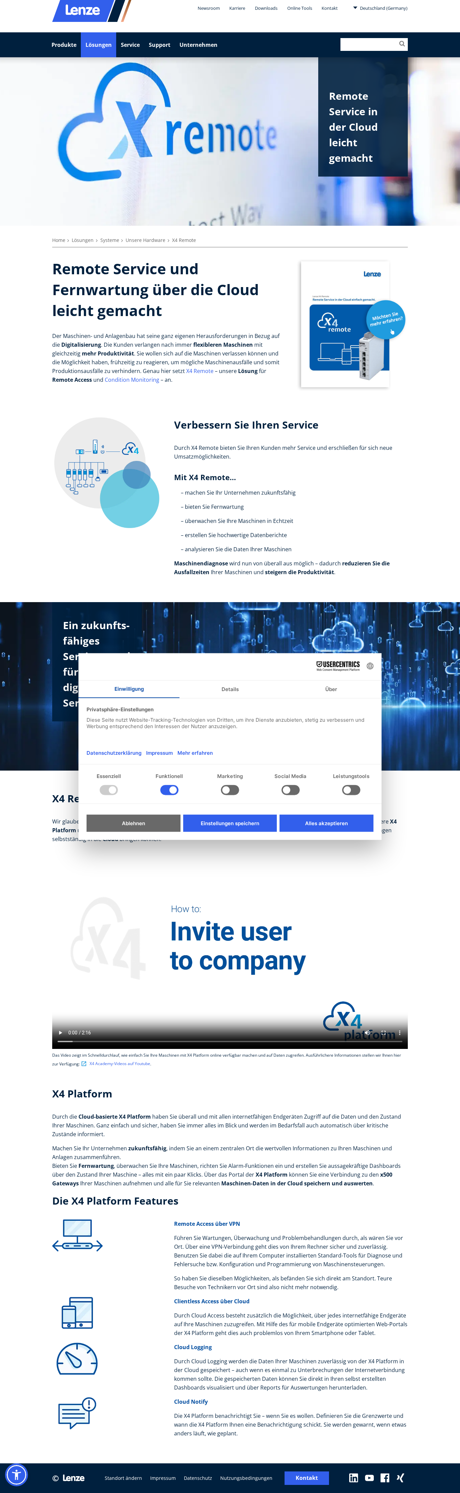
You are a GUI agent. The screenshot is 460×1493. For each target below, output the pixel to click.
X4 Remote (199, 371)
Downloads (266, 8)
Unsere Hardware (145, 240)
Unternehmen (198, 45)
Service (130, 45)
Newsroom (209, 8)
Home (58, 240)
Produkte (64, 45)
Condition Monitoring (132, 379)
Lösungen (99, 45)
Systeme (109, 240)
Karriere (237, 8)
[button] (16, 1475)
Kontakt (330, 8)
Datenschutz (198, 1478)
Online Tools (299, 8)
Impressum (163, 1478)
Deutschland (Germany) (383, 8)
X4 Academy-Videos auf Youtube (120, 1063)
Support (159, 45)
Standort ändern (123, 1478)
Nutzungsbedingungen (246, 1478)
